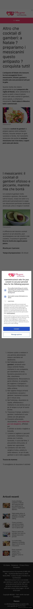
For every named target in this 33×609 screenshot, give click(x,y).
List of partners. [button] (11, 313)
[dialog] (16, 304)
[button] (16, 301)
